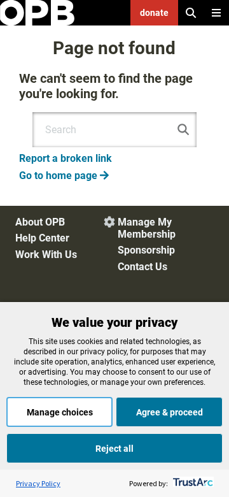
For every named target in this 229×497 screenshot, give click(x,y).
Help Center (42, 238)
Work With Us (46, 254)
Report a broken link (65, 158)
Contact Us (142, 267)
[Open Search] (191, 12)
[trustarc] (192, 483)
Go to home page (64, 175)
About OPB (40, 222)
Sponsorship (146, 250)
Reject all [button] (114, 448)
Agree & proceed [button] (169, 412)
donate (154, 13)
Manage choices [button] (60, 412)
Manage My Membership (147, 228)
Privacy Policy (38, 483)
